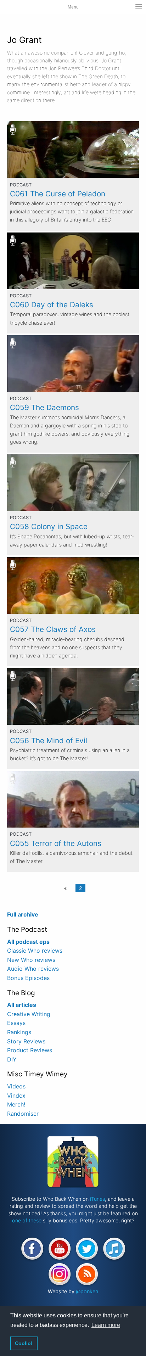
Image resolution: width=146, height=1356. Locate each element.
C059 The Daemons (44, 407)
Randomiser (23, 1113)
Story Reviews (26, 1041)
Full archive (22, 914)
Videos (16, 1086)
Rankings (19, 1032)
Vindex (16, 1095)
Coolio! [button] (24, 1343)
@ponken (87, 1291)
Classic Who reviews (34, 950)
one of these (26, 1220)
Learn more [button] (105, 1325)
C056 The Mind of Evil (48, 740)
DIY (12, 1059)
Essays (16, 1022)
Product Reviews (29, 1050)
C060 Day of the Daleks (51, 304)
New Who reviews (31, 959)
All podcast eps (28, 941)
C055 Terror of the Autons (55, 843)
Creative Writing (28, 1014)
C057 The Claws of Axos (53, 629)
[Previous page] (67, 888)
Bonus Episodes (28, 977)
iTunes (97, 1199)
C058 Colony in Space (49, 526)
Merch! (16, 1104)
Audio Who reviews (33, 968)
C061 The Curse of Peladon (57, 193)
